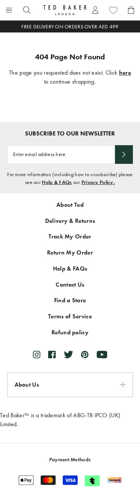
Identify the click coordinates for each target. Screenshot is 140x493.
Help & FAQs (57, 182)
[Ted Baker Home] (65, 10)
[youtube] (102, 354)
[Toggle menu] (9, 10)
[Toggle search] (27, 10)
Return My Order (70, 252)
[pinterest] (84, 354)
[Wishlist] (113, 10)
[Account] (95, 10)
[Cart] (131, 10)
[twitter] (68, 354)
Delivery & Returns (70, 220)
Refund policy (70, 332)
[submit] (124, 154)
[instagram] (36, 354)
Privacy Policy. (98, 182)
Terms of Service (70, 316)
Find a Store (70, 300)
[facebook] (52, 354)
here (125, 72)
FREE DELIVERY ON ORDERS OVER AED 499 (69, 27)
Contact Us (70, 284)
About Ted (70, 204)
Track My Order (70, 236)
